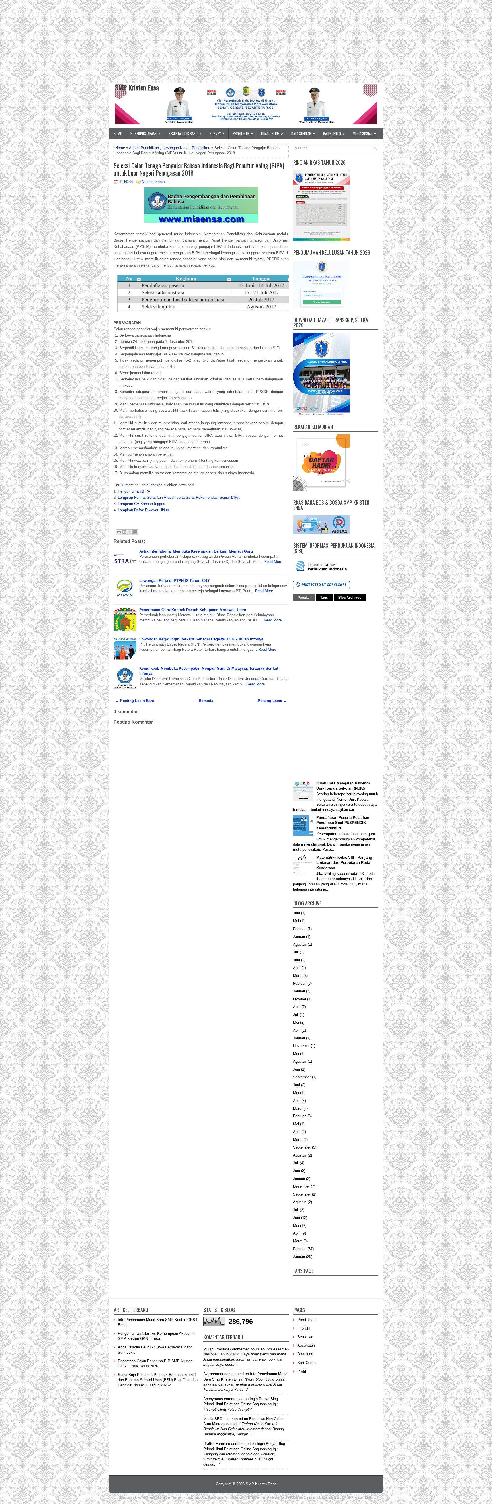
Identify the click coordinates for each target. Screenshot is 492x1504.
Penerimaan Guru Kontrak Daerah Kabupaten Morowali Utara (192, 610)
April (296, 968)
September (302, 1077)
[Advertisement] (171, 40)
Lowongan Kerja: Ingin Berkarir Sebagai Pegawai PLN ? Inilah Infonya (201, 639)
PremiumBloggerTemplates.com (223, 1497)
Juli (296, 952)
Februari (299, 929)
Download (305, 1354)
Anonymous (213, 1399)
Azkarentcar (213, 1374)
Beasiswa (305, 1337)
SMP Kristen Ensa (137, 87)
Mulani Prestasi (216, 1349)
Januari (299, 936)
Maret (297, 976)
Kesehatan (306, 1345)
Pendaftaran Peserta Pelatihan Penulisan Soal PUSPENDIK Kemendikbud (342, 822)
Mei (296, 921)
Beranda (206, 701)
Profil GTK (243, 133)
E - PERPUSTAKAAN (145, 133)
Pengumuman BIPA (134, 491)
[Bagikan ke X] (130, 532)
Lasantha (192, 1497)
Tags (324, 597)
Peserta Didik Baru (185, 133)
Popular (304, 597)
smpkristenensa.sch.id (329, 1497)
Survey (217, 133)
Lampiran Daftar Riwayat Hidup (143, 510)
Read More (273, 561)
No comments (153, 182)
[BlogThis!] (124, 532)
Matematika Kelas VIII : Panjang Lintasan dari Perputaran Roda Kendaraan (344, 862)
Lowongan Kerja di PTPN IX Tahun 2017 (174, 580)
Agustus (300, 944)
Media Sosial (364, 133)
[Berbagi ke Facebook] (135, 532)
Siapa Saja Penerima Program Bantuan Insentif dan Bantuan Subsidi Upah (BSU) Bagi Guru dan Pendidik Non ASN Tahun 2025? (158, 1380)
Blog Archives (349, 597)
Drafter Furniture (216, 1443)
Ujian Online (272, 133)
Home (118, 133)
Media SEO (212, 1419)
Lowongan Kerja (175, 148)
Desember (301, 1186)
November (301, 1046)
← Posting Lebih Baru (134, 701)
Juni (296, 913)
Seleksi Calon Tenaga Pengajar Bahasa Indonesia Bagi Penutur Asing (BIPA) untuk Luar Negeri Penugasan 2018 (199, 169)
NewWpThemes (146, 1497)
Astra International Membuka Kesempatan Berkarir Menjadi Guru (196, 551)
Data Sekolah (303, 133)
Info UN (303, 1328)
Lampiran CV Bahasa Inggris (141, 504)
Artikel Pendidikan (144, 148)
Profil (301, 1371)
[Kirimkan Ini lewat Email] (119, 532)
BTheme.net (256, 1497)
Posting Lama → (272, 701)
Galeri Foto (334, 133)
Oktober (299, 999)
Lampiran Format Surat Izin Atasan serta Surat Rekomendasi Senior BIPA (179, 497)
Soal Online (306, 1363)
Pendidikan (201, 148)
